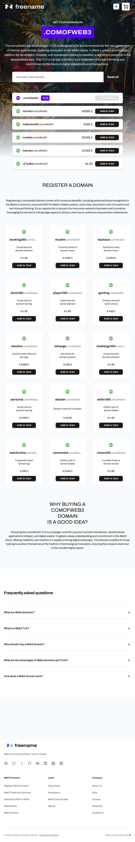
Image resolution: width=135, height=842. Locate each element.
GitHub (51, 806)
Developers (54, 792)
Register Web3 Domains (16, 786)
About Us (97, 786)
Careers (96, 799)
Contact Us (98, 813)
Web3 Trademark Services (17, 792)
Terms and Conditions (49, 835)
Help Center (54, 786)
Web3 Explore (11, 813)
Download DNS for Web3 (16, 799)
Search (113, 77)
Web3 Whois (10, 806)
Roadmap (97, 806)
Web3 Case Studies (58, 799)
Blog (94, 792)
